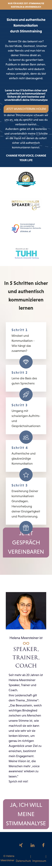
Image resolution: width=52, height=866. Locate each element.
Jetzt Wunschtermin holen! (26, 108)
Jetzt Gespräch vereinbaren (26, 542)
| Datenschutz (23, 858)
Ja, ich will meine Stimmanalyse (26, 814)
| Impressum (39, 858)
